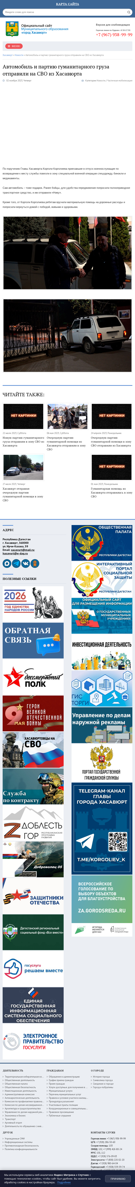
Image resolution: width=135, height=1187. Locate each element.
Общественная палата (16, 1083)
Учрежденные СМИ (15, 1138)
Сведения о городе (103, 1083)
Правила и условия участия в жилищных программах (76, 1097)
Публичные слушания (60, 1115)
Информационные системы (19, 1142)
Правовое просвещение (61, 1112)
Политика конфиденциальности (21, 1149)
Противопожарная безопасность (22, 1145)
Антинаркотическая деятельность (22, 1097)
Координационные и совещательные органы (72, 1108)
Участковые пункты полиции (63, 1105)
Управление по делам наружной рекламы (26, 1112)
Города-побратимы (103, 1087)
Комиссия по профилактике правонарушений (28, 1101)
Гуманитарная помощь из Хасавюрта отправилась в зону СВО (111, 492)
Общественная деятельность (20, 1080)
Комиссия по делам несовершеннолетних (26, 1105)
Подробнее (64, 1182)
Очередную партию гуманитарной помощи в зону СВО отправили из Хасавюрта (111, 441)
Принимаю (118, 1178)
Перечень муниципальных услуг (65, 1094)
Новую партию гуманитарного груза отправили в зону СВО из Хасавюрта (23, 441)
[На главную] (38, 28)
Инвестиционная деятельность (21, 1090)
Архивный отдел (13, 1122)
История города (101, 1076)
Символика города (103, 1080)
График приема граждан (61, 1080)
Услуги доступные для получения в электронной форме (77, 1087)
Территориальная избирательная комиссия (27, 1076)
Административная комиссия (19, 1094)
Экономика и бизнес (15, 1115)
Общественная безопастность (20, 1087)
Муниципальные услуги (60, 1090)
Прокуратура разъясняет (61, 1101)
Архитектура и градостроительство (23, 1108)
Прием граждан (57, 1083)
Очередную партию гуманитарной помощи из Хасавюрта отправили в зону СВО (66, 443)
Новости (101, 80)
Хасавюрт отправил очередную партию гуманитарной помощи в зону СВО (23, 494)
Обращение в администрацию (64, 1076)
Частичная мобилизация (119, 80)
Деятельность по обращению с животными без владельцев (35, 1126)
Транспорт (10, 1119)
